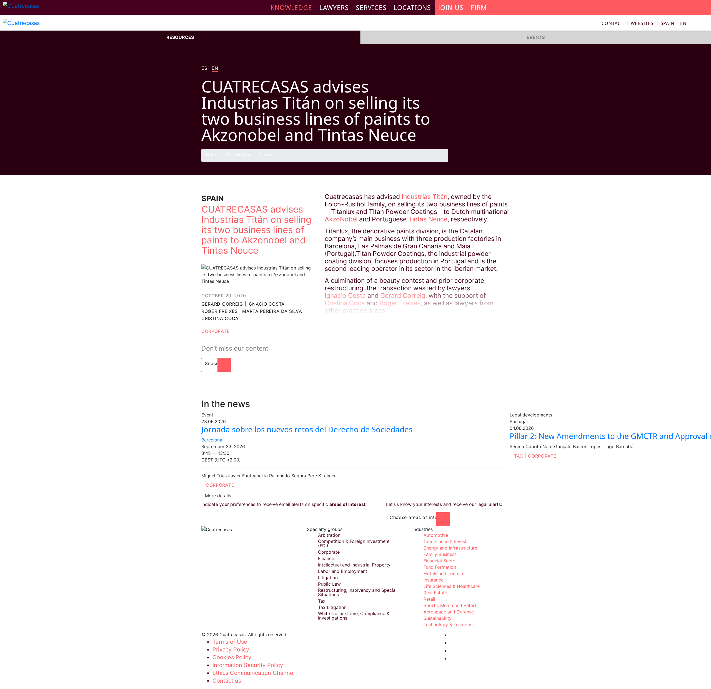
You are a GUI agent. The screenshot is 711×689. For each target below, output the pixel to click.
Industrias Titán (424, 197)
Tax (518, 456)
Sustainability (438, 618)
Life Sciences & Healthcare (452, 586)
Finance (326, 558)
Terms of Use (229, 641)
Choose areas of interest (418, 517)
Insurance (434, 580)
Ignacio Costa (266, 304)
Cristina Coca (220, 318)
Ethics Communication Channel (253, 673)
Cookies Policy (231, 657)
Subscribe (216, 363)
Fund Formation (440, 567)
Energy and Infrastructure (450, 548)
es (204, 68)
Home (212, 155)
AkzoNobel (341, 219)
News (265, 155)
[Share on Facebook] (471, 161)
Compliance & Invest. (446, 541)
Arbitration (329, 535)
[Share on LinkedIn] (492, 161)
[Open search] (704, 24)
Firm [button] (479, 7)
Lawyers (334, 7)
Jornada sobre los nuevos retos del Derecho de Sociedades (306, 429)
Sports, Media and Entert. (451, 605)
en (215, 68)
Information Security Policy (247, 665)
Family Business (440, 554)
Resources (180, 37)
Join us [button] (451, 7)
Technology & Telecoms (449, 624)
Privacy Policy (230, 649)
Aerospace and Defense (449, 612)
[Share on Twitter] (482, 161)
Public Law (329, 584)
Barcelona (211, 440)
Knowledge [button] (291, 7)
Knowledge (239, 155)
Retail (429, 599)
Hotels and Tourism (444, 573)
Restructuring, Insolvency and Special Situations (357, 592)
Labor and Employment (342, 571)
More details (218, 495)
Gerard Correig (222, 304)
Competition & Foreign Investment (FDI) (354, 543)
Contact (613, 23)
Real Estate (435, 592)
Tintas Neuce (427, 219)
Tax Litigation (332, 607)
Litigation (328, 577)
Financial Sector (440, 560)
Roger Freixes (219, 311)
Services (371, 7)
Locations (412, 7)
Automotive (436, 535)
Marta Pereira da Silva (272, 311)
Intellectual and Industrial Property (354, 565)
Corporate (215, 331)
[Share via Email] (503, 161)
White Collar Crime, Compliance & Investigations (353, 615)
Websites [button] (642, 23)
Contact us (226, 680)
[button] (674, 23)
